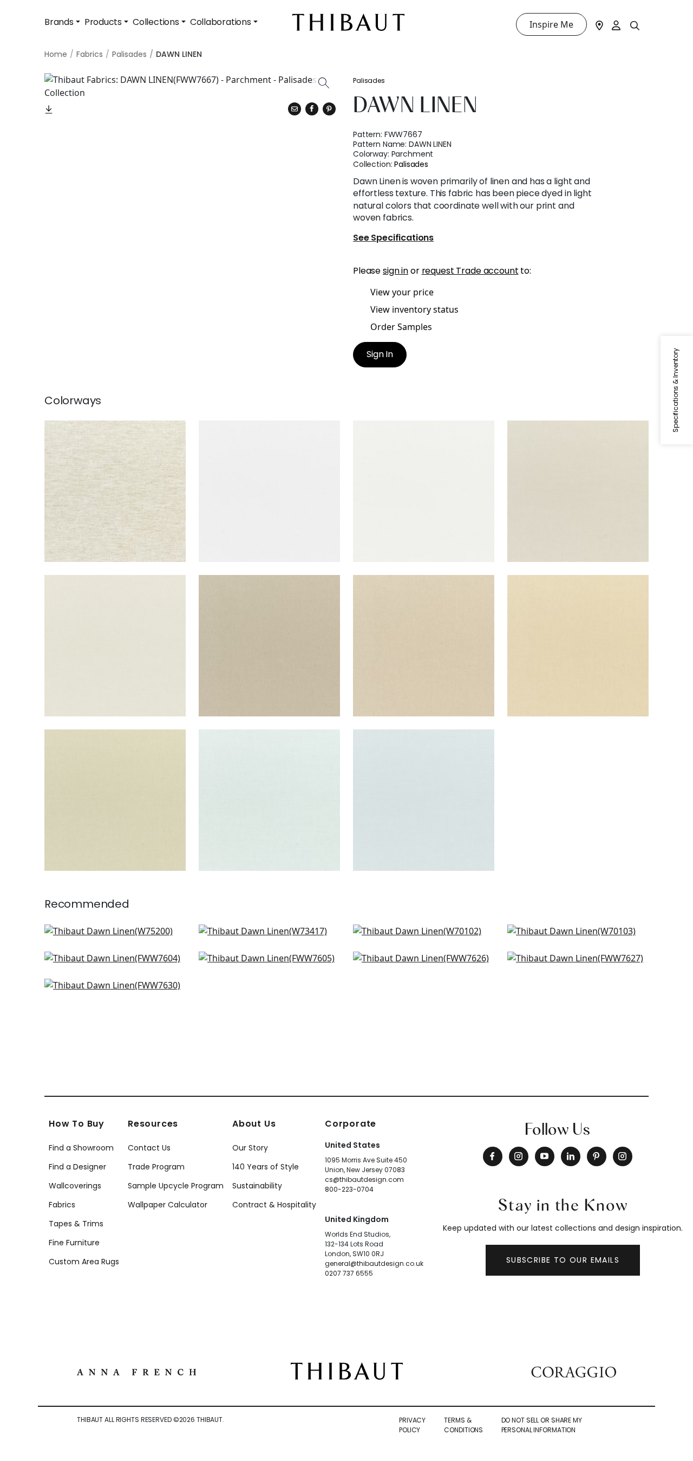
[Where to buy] (599, 24)
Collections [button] (156, 22)
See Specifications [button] (393, 238)
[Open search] (635, 25)
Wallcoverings (75, 1185)
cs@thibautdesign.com (364, 1179)
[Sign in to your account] (617, 24)
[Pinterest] (329, 108)
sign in (395, 270)
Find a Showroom (81, 1147)
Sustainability (257, 1185)
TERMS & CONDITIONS (463, 1424)
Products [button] (103, 22)
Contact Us (149, 1147)
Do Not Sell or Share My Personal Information (541, 1424)
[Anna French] (136, 1371)
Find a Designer (77, 1166)
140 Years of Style (265, 1166)
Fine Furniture (74, 1242)
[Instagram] (518, 1156)
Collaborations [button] (220, 22)
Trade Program (156, 1166)
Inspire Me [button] (551, 24)
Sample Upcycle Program (176, 1185)
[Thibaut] (347, 1370)
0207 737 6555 (349, 1273)
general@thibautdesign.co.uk (374, 1263)
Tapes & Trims (76, 1223)
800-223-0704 (349, 1189)
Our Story (250, 1147)
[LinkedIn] (570, 1156)
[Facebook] (492, 1156)
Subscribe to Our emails (562, 1260)
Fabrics (62, 1204)
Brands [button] (59, 22)
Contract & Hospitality (274, 1204)
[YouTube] (544, 1156)
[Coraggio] (573, 1371)
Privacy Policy (412, 1424)
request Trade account (470, 270)
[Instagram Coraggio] (622, 1156)
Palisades (369, 80)
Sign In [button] (380, 354)
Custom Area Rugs (84, 1261)
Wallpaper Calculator (167, 1204)
